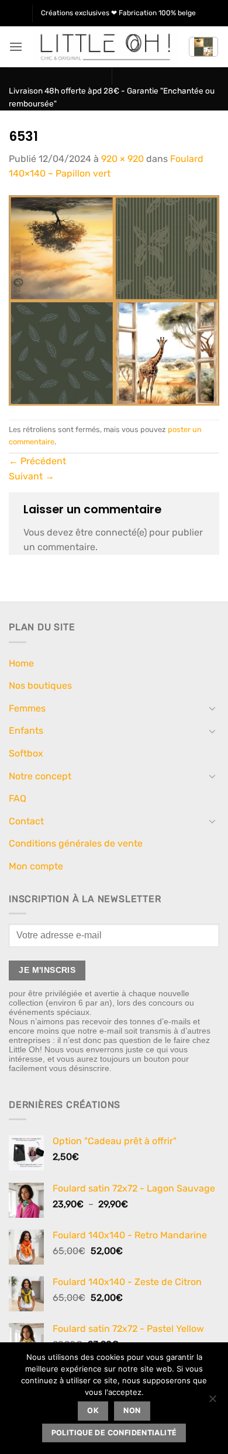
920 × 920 (122, 158)
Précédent (37, 461)
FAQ (17, 798)
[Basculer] (212, 708)
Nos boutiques (40, 685)
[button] (16, 46)
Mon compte (36, 866)
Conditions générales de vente (76, 843)
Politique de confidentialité (114, 1432)
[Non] (212, 1402)
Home (21, 663)
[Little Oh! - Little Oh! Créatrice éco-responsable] (105, 46)
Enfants (26, 730)
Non (131, 1410)
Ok (93, 1410)
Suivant (31, 476)
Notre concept (40, 776)
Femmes (27, 708)
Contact (26, 821)
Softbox (26, 753)
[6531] (114, 299)
